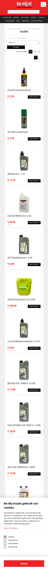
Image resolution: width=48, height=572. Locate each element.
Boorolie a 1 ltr (16, 174)
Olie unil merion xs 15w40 (21, 467)
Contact (41, 17)
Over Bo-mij (7, 17)
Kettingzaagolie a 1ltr (20, 257)
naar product (34, 97)
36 (35, 52)
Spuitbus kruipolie (18, 132)
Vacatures (25, 17)
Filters (16, 47)
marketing (12, 547)
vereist (11, 537)
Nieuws (16, 17)
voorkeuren (13, 540)
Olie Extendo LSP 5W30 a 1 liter (24, 425)
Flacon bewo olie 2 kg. (20, 215)
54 (39, 52)
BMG (18, 21)
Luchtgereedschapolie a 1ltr (24, 341)
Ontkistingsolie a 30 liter (21, 299)
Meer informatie (11, 528)
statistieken (13, 543)
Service (33, 17)
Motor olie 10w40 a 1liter (21, 383)
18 (30, 52)
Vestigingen (9, 21)
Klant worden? (37, 21)
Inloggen (25, 21)
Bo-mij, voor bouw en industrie (24, 4)
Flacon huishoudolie (19, 90)
